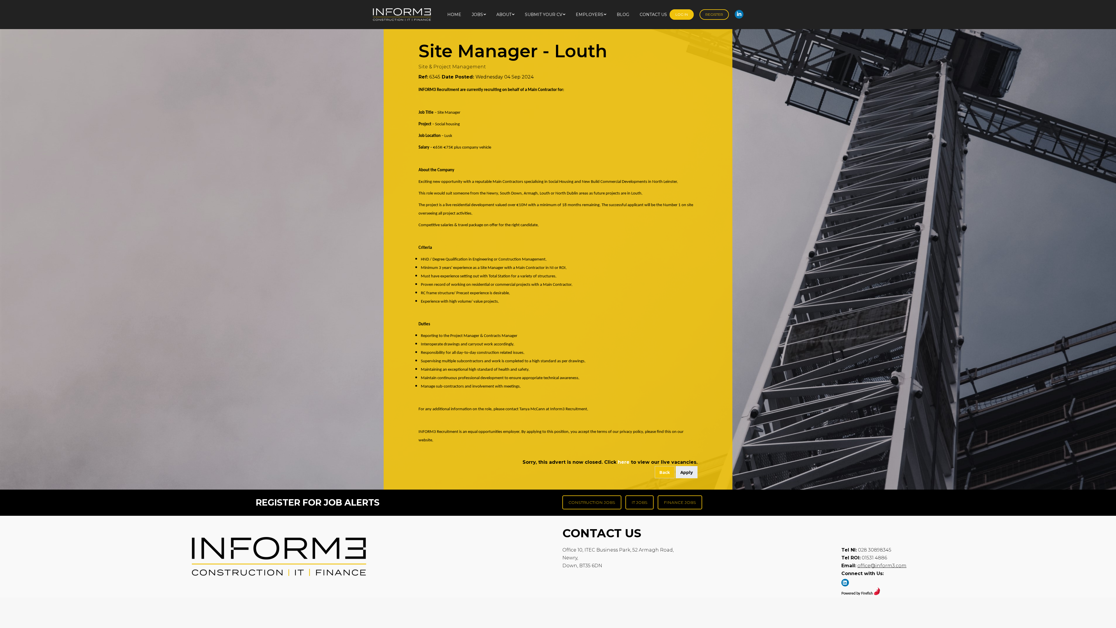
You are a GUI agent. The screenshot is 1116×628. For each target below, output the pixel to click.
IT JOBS (640, 502)
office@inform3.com (881, 565)
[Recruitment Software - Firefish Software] (860, 593)
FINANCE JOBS (680, 502)
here (623, 462)
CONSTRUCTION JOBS (591, 502)
